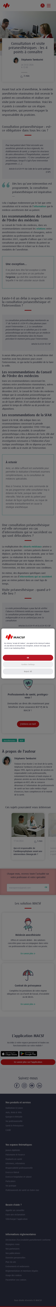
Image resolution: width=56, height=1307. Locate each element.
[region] (28, 653)
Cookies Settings (28, 664)
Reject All (28, 671)
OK (28, 658)
